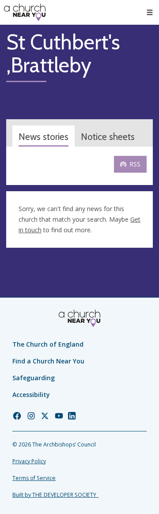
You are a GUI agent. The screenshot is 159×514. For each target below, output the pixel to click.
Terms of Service (34, 478)
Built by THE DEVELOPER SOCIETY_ (55, 495)
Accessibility (31, 394)
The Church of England (47, 344)
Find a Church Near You (48, 361)
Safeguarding (33, 378)
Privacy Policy (29, 461)
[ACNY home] (24, 12)
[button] (149, 12)
